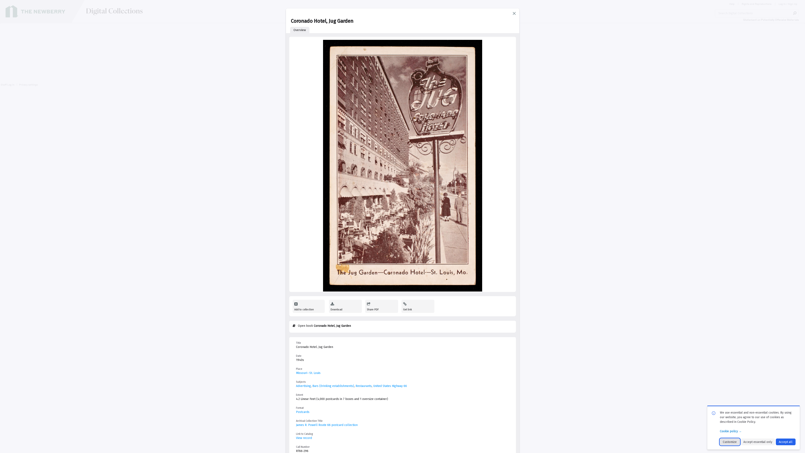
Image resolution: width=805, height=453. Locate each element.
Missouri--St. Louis (308, 373)
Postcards (302, 412)
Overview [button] (299, 30)
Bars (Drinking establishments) (333, 386)
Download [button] (336, 309)
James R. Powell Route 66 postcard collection (327, 425)
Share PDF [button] (373, 309)
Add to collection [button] (304, 309)
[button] (514, 13)
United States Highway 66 (390, 386)
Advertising (303, 386)
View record (304, 438)
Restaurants (364, 386)
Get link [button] (407, 309)
